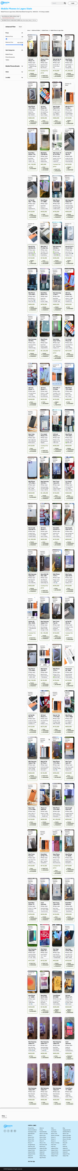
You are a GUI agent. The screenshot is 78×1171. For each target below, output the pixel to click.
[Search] (65, 3)
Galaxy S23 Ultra (54, 1152)
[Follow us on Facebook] (5, 1131)
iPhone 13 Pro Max (55, 1135)
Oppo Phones (43, 1157)
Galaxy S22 (42, 1153)
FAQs (52, 1128)
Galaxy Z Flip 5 (54, 1155)
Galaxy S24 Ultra (66, 1150)
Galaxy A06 (30, 1157)
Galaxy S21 (30, 1155)
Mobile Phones (45, 30)
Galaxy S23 (65, 1152)
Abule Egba (25, 20)
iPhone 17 (30, 1135)
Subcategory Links (32, 1131)
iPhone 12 (65, 1141)
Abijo (22, 20)
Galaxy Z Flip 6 (43, 1155)
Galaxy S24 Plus (31, 1152)
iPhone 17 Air (65, 1133)
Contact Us (53, 1129)
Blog (64, 1128)
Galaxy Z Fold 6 (31, 1150)
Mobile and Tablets (36, 30)
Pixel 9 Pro (53, 1146)
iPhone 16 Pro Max (67, 1135)
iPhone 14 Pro (31, 1141)
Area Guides (54, 1131)
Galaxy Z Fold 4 (54, 1150)
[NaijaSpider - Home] (8, 1126)
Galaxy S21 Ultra (54, 1153)
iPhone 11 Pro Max (55, 1142)
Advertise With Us (67, 1131)
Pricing (41, 1129)
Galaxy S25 (65, 1148)
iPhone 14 (42, 1141)
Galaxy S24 (42, 1152)
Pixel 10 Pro (53, 1144)
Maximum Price (9, 42)
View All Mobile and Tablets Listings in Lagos (10, 16)
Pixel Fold (65, 1146)
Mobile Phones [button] (9, 54)
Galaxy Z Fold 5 (43, 1150)
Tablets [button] (7, 60)
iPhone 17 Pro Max (44, 1133)
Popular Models (43, 1131)
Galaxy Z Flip (65, 1155)
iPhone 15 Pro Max (67, 1137)
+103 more (34, 20)
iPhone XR (65, 1142)
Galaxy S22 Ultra (31, 1153)
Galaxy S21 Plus (66, 1153)
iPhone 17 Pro (54, 1133)
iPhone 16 (53, 1137)
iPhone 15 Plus (43, 1139)
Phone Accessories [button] (10, 57)
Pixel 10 (64, 1144)
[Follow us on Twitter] (11, 1131)
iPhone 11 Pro (43, 1142)
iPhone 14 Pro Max (67, 1139)
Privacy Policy (31, 1128)
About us (42, 1128)
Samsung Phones (32, 1148)
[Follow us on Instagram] (8, 1131)
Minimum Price (9, 36)
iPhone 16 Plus (43, 1137)
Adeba (30, 20)
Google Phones (31, 1144)
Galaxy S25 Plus (54, 1148)
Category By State (67, 1129)
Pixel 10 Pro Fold (43, 1144)
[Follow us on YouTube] (15, 1131)
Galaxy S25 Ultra (43, 1148)
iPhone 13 (53, 1141)
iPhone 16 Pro (31, 1137)
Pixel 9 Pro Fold (31, 1146)
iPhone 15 (53, 1139)
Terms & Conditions (32, 1129)
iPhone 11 (30, 1142)
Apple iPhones (31, 1133)
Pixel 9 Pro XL (42, 1146)
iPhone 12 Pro (43, 1135)
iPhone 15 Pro (31, 1139)
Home (28, 30)
